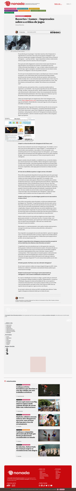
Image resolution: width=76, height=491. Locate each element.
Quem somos (9, 325)
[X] (58, 32)
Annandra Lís (19, 441)
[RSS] (56, 32)
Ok (57, 489)
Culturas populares (24, 10)
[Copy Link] (54, 32)
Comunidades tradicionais (38, 10)
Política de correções (10, 329)
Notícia (7, 336)
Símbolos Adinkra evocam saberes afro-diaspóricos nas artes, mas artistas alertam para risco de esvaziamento (26, 420)
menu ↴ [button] (69, 4)
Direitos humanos (34, 8)
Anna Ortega (19, 456)
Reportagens (8, 337)
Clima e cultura (9, 12)
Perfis (7, 339)
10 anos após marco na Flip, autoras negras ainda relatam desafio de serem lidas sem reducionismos (26, 404)
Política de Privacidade (10, 331)
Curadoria (8, 341)
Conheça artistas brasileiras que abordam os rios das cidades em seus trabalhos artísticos (27, 389)
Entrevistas (8, 340)
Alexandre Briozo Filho (21, 396)
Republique (8, 332)
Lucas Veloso (19, 426)
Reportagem (19, 384)
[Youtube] (60, 32)
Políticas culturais (22, 8)
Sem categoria (28, 16)
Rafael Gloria (22, 32)
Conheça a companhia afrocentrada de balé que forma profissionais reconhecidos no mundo (26, 434)
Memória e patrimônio (11, 10)
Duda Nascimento (20, 411)
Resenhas (8, 342)
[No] (74, 489)
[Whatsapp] (51, 32)
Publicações (8, 326)
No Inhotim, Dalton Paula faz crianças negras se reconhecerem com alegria (26, 448)
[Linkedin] (53, 32)
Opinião (7, 344)
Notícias (57, 470)
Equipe (41, 472)
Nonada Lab (8, 327)
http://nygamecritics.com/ (29, 100)
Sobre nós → (58, 4)
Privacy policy (62, 489)
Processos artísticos (10, 8)
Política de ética (9, 328)
